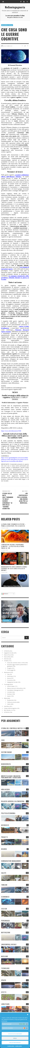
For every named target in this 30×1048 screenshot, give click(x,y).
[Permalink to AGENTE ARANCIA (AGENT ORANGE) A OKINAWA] (8, 878)
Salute (8, 704)
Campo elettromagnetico (10, 708)
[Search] (3, 1)
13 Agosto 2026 (4, 528)
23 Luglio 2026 (4, 550)
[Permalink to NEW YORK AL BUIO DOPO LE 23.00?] (18, 902)
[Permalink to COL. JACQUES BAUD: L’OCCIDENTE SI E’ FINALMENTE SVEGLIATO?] (18, 830)
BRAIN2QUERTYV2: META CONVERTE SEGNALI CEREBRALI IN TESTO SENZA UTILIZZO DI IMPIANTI (14, 568)
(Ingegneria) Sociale (12, 682)
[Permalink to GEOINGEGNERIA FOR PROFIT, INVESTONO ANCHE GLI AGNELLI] (25, 902)
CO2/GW (9, 692)
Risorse (9, 678)
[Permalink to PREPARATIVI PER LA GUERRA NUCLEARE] (8, 961)
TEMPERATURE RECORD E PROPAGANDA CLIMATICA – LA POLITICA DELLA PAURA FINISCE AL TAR (12, 546)
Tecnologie (7, 684)
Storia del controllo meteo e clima (16, 662)
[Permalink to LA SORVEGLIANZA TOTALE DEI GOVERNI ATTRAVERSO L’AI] (18, 949)
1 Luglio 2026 (4, 572)
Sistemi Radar (10, 686)
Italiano (6, 593)
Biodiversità (10, 700)
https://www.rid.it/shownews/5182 (11, 431)
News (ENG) (7, 657)
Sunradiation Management (14, 690)
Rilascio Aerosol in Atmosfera (14, 688)
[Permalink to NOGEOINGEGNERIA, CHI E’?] (8, 830)
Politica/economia (12, 702)
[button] (27, 1014)
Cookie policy (10, 1046)
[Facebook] (20, 1)
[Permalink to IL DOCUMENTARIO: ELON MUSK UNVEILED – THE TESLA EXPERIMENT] (25, 1009)
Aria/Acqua (10, 676)
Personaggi (10, 670)
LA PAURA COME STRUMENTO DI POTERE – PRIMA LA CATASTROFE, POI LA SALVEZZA (13, 525)
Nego (15, 1038)
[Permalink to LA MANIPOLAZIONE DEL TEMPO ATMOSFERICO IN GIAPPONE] (25, 733)
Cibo (8, 674)
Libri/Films (6, 706)
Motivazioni (7, 672)
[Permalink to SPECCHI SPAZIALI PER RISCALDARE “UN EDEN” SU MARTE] (18, 985)
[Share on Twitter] (25, 46)
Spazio (9, 696)
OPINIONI (6, 651)
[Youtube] (23, 1)
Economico (10, 680)
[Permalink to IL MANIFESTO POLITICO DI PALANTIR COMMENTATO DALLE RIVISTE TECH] (25, 949)
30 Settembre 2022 (8, 46)
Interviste (6, 659)
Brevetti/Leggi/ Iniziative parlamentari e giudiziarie (11, 777)
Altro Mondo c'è (8, 710)
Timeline (6, 660)
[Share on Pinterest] (28, 46)
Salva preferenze (15, 1042)
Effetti (5, 698)
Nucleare (9, 694)
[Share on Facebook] (22, 46)
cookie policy (18, 1046)
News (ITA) (7, 655)
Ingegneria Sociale (7, 25)
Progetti (9, 668)
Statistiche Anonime (15, 1034)
